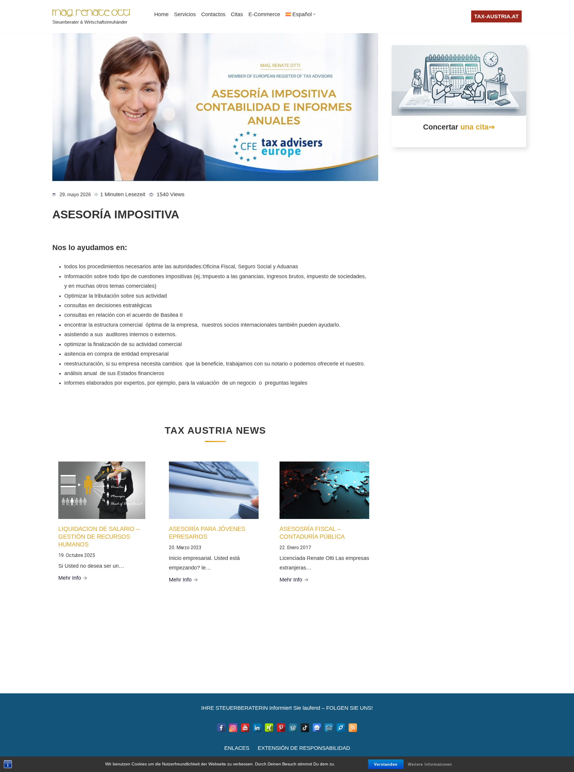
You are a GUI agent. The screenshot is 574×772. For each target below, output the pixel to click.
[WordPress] (292, 727)
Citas (237, 14)
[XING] (269, 727)
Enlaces (236, 748)
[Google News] (316, 727)
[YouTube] (245, 727)
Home (161, 14)
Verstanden (386, 764)
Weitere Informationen (430, 764)
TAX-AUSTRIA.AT (496, 16)
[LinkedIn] (257, 727)
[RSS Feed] (352, 727)
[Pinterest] (281, 727)
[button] (314, 14)
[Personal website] (340, 727)
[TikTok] (304, 727)
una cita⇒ (477, 127)
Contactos (213, 14)
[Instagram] (233, 727)
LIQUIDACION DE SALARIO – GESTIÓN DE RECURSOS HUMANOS (99, 537)
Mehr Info (69, 578)
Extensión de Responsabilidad (304, 748)
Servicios (185, 14)
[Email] (328, 727)
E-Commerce (264, 14)
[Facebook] (221, 727)
